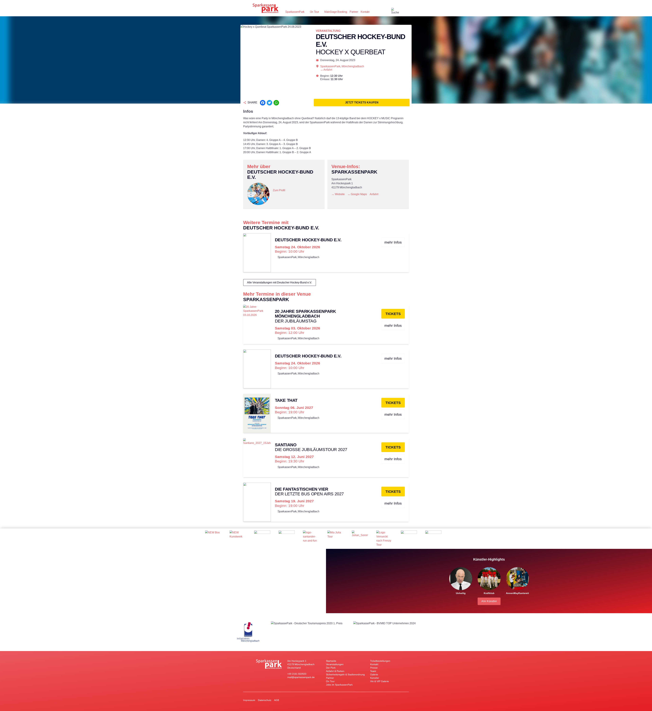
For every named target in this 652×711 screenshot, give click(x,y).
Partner (354, 11)
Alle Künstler (489, 601)
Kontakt (365, 11)
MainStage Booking (335, 11)
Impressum (249, 700)
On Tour (314, 11)
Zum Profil (279, 190)
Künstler (374, 678)
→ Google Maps (357, 194)
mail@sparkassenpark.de (301, 677)
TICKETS (393, 314)
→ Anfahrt (326, 69)
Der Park (331, 667)
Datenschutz (264, 700)
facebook (388, 12)
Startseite (331, 661)
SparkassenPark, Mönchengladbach (342, 66)
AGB (276, 700)
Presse (374, 667)
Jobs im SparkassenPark (339, 684)
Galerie (374, 674)
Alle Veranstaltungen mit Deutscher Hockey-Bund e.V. (279, 282)
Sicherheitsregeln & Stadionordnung (345, 674)
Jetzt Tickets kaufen (361, 102)
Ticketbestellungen (380, 661)
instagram (381, 12)
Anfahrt (374, 194)
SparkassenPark (294, 11)
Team (373, 671)
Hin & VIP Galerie (379, 681)
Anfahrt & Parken (335, 671)
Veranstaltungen (334, 664)
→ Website (338, 194)
